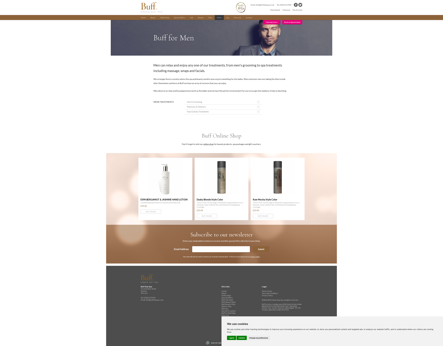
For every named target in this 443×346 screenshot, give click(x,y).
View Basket (275, 10)
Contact (249, 17)
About (152, 17)
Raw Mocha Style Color (277, 177)
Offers (179, 17)
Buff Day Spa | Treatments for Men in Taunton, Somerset (153, 7)
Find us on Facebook (296, 5)
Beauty (201, 17)
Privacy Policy (267, 295)
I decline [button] (241, 338)
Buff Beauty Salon (229, 302)
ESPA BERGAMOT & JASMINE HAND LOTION (165, 177)
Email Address (181, 249)
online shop (208, 144)
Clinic (210, 17)
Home (143, 17)
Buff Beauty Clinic (228, 304)
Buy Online (151, 212)
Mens (219, 17)
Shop (164, 17)
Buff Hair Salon (227, 300)
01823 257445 (286, 5)
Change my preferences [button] (258, 338)
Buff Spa (225, 308)
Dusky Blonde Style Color (221, 177)
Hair (191, 17)
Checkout (286, 10)
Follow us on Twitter (300, 5)
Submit (261, 249)
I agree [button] (231, 338)
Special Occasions (229, 311)
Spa (227, 17)
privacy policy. (255, 257)
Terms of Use (267, 291)
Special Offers (227, 298)
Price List (237, 17)
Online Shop (226, 295)
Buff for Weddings (229, 313)
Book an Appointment (292, 22)
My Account (297, 10)
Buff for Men (227, 306)
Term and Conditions (270, 293)
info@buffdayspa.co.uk (265, 5)
